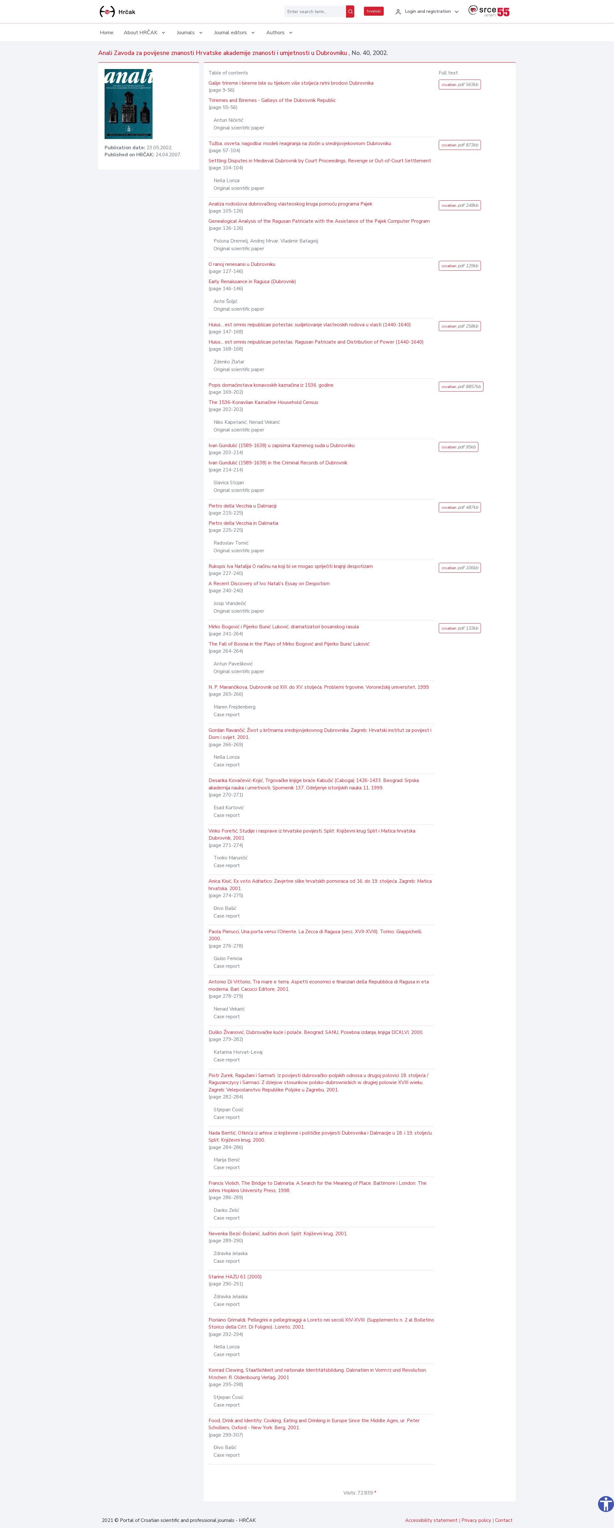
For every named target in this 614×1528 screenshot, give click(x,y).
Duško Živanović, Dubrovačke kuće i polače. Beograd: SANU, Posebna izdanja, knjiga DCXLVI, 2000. (316, 1032)
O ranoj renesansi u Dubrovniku (242, 264)
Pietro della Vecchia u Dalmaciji (243, 506)
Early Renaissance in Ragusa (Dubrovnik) (252, 281)
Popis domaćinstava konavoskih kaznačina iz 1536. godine (271, 385)
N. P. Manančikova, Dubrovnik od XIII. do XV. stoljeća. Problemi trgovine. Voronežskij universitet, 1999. (319, 687)
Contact (504, 1520)
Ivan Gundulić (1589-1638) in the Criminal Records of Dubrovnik (278, 463)
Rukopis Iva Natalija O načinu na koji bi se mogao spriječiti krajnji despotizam (291, 566)
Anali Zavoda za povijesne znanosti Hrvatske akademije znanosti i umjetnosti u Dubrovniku (223, 53)
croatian (460, 84)
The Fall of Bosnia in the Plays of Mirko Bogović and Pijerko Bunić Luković (289, 644)
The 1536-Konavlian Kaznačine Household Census (263, 402)
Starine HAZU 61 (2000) (235, 1277)
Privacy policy (476, 1520)
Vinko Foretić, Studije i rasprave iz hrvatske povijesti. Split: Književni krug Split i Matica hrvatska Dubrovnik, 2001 (312, 835)
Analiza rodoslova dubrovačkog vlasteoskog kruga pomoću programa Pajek (290, 204)
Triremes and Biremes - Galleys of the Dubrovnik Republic (272, 100)
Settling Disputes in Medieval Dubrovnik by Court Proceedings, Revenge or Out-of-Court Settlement (320, 161)
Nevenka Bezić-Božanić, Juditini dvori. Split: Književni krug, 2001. (278, 1233)
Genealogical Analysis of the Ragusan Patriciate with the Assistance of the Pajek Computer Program (319, 221)
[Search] (350, 11)
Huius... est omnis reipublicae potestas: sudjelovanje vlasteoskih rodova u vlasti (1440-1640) (310, 325)
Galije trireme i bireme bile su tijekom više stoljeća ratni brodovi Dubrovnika (291, 83)
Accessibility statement (431, 1520)
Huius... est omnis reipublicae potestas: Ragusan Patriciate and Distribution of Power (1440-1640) (316, 342)
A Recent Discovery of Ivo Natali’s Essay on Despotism (269, 583)
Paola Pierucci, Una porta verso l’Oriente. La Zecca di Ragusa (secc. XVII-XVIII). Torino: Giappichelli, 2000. (315, 935)
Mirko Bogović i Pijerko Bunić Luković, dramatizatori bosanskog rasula (284, 627)
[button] (426, 11)
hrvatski (374, 11)
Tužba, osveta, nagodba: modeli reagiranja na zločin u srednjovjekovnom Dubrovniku (300, 143)
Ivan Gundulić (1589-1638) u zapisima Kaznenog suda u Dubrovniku (282, 445)
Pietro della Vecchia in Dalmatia (243, 523)
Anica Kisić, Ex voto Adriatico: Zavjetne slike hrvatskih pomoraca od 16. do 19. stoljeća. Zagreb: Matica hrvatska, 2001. (320, 885)
